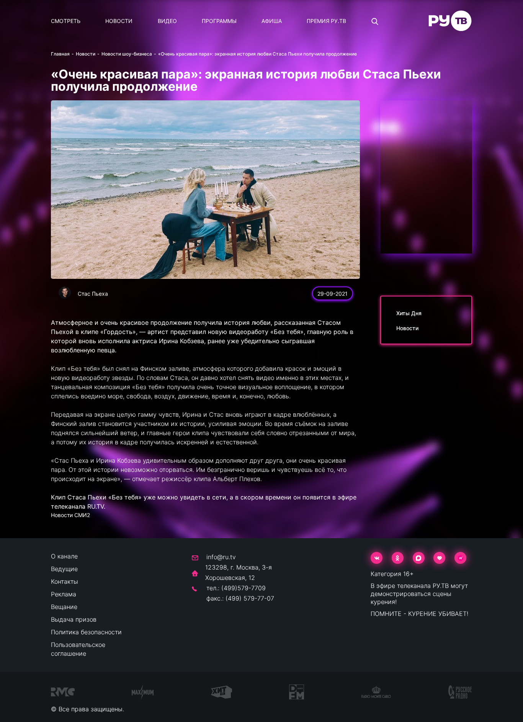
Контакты (64, 581)
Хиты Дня (409, 313)
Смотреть (65, 21)
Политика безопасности (86, 632)
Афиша (272, 21)
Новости (118, 21)
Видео (167, 21)
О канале (64, 556)
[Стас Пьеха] (65, 293)
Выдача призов (73, 619)
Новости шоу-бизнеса (126, 54)
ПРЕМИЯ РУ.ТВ (326, 21)
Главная (60, 54)
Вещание (64, 607)
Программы (219, 21)
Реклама (63, 594)
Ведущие (64, 569)
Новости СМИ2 (70, 515)
